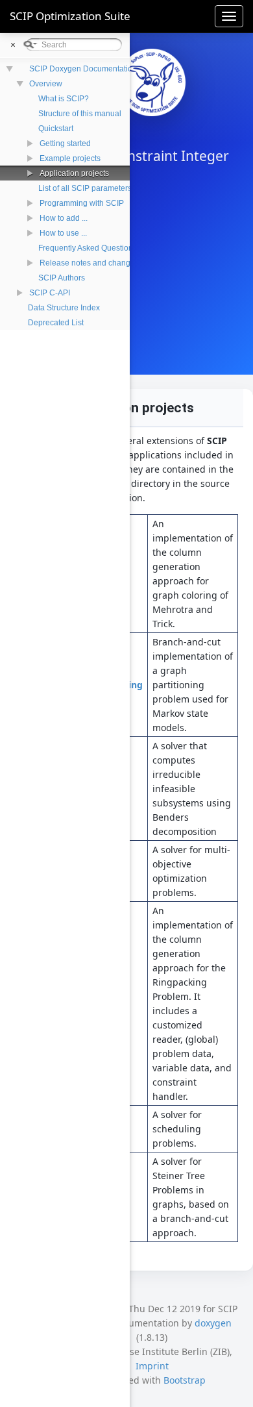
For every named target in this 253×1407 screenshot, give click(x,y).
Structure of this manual (79, 113)
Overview (45, 83)
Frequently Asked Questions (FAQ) (98, 248)
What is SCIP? (63, 98)
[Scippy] (152, 82)
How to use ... (63, 233)
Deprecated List (56, 322)
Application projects (74, 173)
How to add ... (64, 218)
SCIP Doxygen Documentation (83, 68)
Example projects (70, 158)
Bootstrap (184, 1380)
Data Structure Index (64, 307)
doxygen (213, 1323)
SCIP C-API (49, 292)
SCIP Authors (61, 277)
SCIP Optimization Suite (70, 15)
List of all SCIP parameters (85, 188)
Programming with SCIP (82, 203)
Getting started (65, 143)
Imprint (152, 1366)
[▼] (11, 83)
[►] (16, 142)
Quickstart (55, 128)
